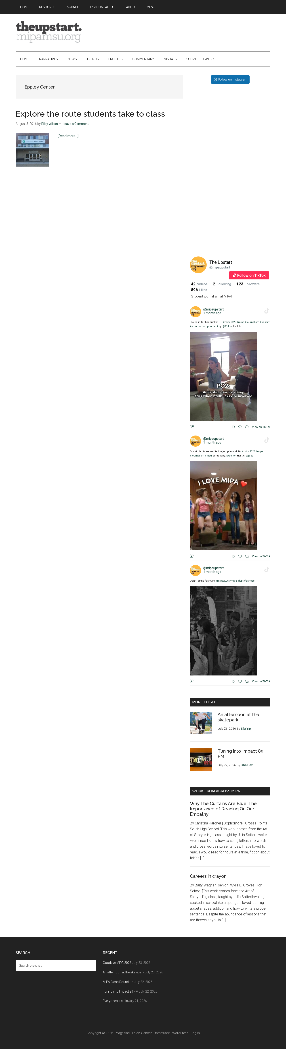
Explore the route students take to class (90, 113)
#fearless (248, 580)
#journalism (252, 322)
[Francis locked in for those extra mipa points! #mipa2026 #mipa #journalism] (230, 127)
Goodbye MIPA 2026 (117, 962)
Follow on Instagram (232, 79)
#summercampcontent (204, 326)
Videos (199, 284)
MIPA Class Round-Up (118, 982)
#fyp (240, 580)
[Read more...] (68, 136)
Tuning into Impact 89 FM (120, 991)
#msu (208, 455)
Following (222, 284)
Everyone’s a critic (115, 1001)
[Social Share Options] (194, 163)
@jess (249, 455)
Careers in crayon (208, 876)
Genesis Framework (155, 1033)
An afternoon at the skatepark (123, 972)
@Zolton (228, 326)
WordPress (180, 1033)
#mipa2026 (229, 322)
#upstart (264, 322)
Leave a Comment (76, 124)
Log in (195, 1033)
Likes (199, 290)
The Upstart (220, 262)
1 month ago (212, 313)
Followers (248, 284)
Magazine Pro (125, 1033)
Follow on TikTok (251, 275)
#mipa (240, 322)
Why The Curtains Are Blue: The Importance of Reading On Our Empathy (223, 809)
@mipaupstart (219, 267)
